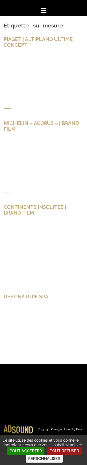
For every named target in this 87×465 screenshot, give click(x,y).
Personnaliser (44, 458)
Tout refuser (64, 451)
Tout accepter (25, 451)
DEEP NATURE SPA (26, 297)
